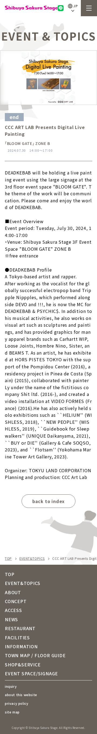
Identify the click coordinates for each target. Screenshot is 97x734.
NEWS (11, 619)
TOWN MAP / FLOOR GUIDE (35, 655)
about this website (21, 694)
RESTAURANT (20, 628)
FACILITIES (17, 637)
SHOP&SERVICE (23, 664)
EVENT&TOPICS (32, 558)
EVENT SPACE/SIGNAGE (31, 673)
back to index (48, 501)
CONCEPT (16, 601)
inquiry (11, 686)
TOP (8, 558)
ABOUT (13, 592)
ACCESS (13, 610)
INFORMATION (21, 646)
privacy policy (16, 703)
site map (12, 712)
